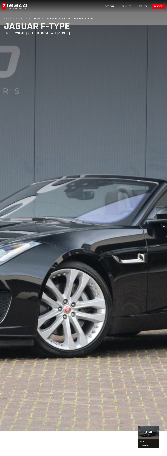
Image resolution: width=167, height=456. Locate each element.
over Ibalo (110, 6)
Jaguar (26, 18)
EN (164, 229)
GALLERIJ (149, 441)
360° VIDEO (149, 446)
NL (164, 226)
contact (158, 6)
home (6, 18)
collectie (126, 6)
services (143, 6)
